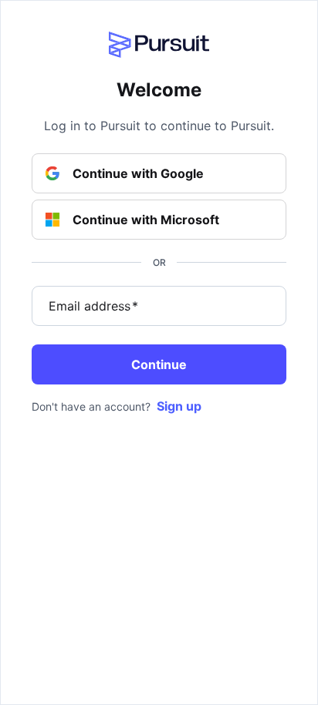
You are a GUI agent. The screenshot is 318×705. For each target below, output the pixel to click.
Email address (93, 306)
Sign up (179, 406)
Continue (159, 364)
